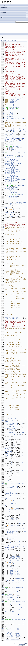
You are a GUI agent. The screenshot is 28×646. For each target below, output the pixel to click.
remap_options (20, 127)
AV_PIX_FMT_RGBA (18, 163)
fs (13, 116)
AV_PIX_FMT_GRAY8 (13, 187)
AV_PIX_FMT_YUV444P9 (14, 167)
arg (12, 119)
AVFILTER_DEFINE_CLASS (10, 144)
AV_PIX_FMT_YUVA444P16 (10, 174)
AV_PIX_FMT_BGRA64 (9, 182)
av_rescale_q (16, 522)
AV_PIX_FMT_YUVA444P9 (14, 171)
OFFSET (6, 130)
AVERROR (17, 508)
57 (2, 113)
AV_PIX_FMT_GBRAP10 (14, 178)
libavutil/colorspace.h (16, 97)
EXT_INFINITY (18, 574)
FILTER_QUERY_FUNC (11, 637)
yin (18, 147)
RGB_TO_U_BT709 (8, 451)
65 (2, 122)
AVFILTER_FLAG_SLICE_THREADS (12, 639)
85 (2, 152)
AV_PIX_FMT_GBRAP (9, 166)
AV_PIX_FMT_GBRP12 (19, 175)
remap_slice (13, 118)
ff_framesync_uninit (12, 599)
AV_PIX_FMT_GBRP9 (13, 175)
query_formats (14, 152)
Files (2, 17)
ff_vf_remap (16, 628)
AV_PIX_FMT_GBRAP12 (9, 179)
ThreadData (15, 146)
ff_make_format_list (19, 202)
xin (15, 147)
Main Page (3, 5)
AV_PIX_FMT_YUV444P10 (10, 167)
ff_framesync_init (14, 560)
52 (2, 109)
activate (13, 587)
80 (2, 148)
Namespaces (3, 12)
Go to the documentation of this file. (9, 40)
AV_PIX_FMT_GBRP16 (9, 177)
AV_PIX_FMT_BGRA (9, 164)
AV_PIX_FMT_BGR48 (9, 181)
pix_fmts (7, 157)
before (11, 570)
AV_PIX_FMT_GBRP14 (13, 176)
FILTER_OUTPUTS (10, 636)
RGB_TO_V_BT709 (8, 455)
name (11, 604)
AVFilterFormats (11, 198)
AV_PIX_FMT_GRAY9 (9, 188)
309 (2, 528)
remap (18, 144)
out (22, 147)
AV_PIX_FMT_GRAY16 (9, 191)
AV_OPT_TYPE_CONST (9, 134)
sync (11, 569)
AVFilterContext (21, 118)
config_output (14, 528)
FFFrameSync (10, 116)
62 (2, 118)
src (25, 531)
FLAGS (14, 131)
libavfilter (2, 33)
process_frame (14, 483)
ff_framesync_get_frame (11, 493)
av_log (10, 543)
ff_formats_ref (8, 205)
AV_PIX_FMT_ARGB (13, 162)
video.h (12, 105)
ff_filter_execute (13, 518)
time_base (21, 523)
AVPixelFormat (20, 156)
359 (2, 587)
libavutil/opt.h (14, 100)
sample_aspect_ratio (17, 556)
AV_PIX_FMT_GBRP (13, 165)
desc (22, 425)
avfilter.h (13, 101)
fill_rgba (13, 113)
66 (2, 124)
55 (2, 112)
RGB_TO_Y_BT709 (8, 448)
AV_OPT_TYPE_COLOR (9, 140)
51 (2, 108)
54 (2, 111)
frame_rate (14, 558)
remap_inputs (21, 601)
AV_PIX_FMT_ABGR (9, 163)
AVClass (12, 108)
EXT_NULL (17, 573)
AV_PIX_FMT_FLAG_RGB (10, 428)
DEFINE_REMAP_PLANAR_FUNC (11, 317)
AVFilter (10, 628)
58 (2, 114)
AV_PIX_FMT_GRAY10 (13, 189)
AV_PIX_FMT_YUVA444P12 (10, 173)
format (10, 109)
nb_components (12, 112)
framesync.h (13, 104)
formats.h (12, 103)
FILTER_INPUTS (10, 635)
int (7, 118)
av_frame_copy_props (14, 509)
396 (2, 628)
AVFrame (9, 147)
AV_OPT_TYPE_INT (17, 130)
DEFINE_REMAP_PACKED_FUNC (11, 418)
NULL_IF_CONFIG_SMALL (10, 630)
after (11, 571)
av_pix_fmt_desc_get (10, 426)
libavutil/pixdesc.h (15, 99)
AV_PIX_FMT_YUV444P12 (10, 168)
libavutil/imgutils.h (15, 98)
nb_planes (11, 111)
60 (2, 116)
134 (2, 227)
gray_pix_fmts (8, 186)
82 (2, 150)
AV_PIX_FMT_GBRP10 (9, 175)
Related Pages (4, 7)
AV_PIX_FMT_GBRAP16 (20, 179)
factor (10, 429)
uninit (6, 595)
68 (2, 127)
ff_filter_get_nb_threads (13, 520)
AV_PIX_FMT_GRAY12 (9, 190)
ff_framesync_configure (16, 580)
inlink (6, 421)
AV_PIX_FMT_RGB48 (13, 180)
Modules (2, 10)
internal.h (13, 104)
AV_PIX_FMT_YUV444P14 (14, 169)
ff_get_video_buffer (10, 505)
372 (2, 601)
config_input (14, 420)
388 (2, 619)
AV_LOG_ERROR (19, 543)
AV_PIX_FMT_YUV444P (14, 159)
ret (10, 200)
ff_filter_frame (15, 525)
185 (2, 328)
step (10, 112)
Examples (3, 19)
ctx (6, 119)
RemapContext (16, 107)
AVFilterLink (21, 420)
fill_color (11, 114)
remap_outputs (21, 619)
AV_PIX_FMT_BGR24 (9, 161)
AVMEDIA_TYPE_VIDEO (9, 606)
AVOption (14, 127)
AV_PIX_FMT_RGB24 (13, 160)
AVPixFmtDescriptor (15, 425)
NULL (9, 142)
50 (2, 107)
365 (2, 594)
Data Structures (4, 14)
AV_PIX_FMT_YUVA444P (14, 158)
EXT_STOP (17, 570)
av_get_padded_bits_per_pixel (12, 480)
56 (2, 112)
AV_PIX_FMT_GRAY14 (13, 190)
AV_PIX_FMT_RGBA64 (13, 182)
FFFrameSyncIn (10, 538)
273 (2, 483)
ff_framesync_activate (16, 591)
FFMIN (20, 520)
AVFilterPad (15, 601)
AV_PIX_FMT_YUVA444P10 (10, 172)
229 (2, 420)
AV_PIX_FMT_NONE (13, 183)
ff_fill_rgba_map (11, 432)
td (15, 503)
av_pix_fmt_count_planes (11, 434)
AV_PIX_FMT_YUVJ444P (14, 159)
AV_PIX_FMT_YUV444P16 (10, 170)
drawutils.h (13, 102)
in (12, 147)
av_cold (10, 594)
